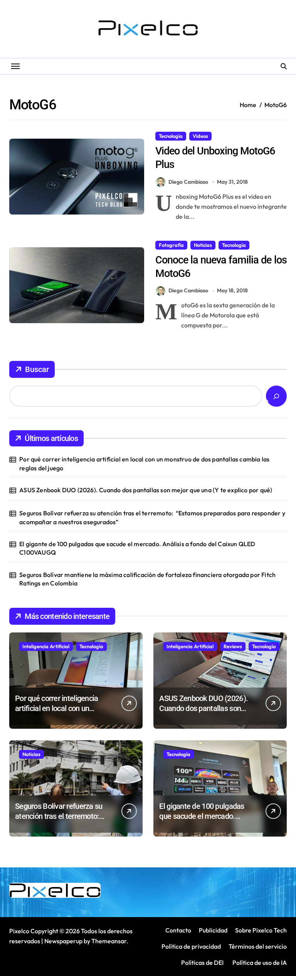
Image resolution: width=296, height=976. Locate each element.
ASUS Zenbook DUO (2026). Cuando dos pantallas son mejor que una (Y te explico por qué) (145, 490)
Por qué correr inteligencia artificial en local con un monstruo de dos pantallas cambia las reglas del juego (144, 463)
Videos (200, 136)
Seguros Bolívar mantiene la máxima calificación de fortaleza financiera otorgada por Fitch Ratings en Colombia (147, 579)
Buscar (37, 369)
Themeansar (108, 941)
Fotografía (171, 245)
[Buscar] (276, 396)
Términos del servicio (258, 946)
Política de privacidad (191, 946)
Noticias (203, 245)
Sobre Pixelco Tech (261, 930)
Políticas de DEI (202, 962)
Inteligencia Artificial (45, 646)
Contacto (178, 930)
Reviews (233, 646)
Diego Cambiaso (188, 181)
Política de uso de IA (259, 962)
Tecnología (171, 136)
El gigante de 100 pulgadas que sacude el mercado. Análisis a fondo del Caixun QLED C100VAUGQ (137, 548)
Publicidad (213, 930)
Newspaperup (63, 941)
